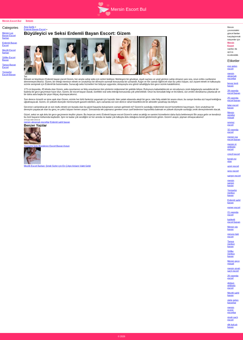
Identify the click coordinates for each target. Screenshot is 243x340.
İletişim (29, 21)
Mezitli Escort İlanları (9, 51)
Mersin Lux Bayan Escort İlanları (9, 35)
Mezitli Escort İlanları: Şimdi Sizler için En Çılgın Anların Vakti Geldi (57, 166)
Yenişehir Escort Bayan (9, 73)
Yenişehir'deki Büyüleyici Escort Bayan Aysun (47, 146)
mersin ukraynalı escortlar (37, 122)
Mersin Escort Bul (128, 9)
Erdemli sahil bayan (60, 122)
